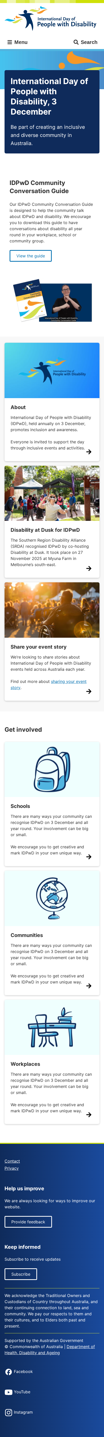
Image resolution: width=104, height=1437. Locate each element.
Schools (20, 806)
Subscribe (20, 1274)
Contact (12, 1161)
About (18, 407)
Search (89, 42)
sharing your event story (49, 684)
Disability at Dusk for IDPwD (45, 530)
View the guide (30, 255)
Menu (20, 42)
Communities (27, 935)
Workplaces (25, 1064)
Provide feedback (28, 1221)
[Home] (52, 18)
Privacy (12, 1168)
